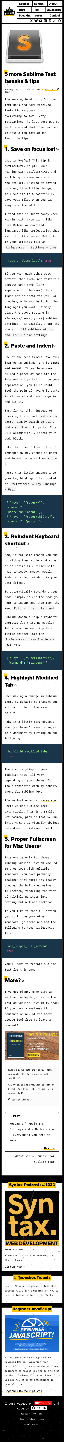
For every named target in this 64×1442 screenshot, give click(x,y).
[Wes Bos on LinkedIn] (50, 21)
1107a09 (36, 1424)
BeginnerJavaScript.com (23, 1391)
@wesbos (27, 1277)
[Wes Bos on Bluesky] (36, 21)
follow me (22, 1295)
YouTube (45, 1403)
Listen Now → (15, 1266)
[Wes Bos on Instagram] (45, 21)
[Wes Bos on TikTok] (54, 21)
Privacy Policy (36, 1419)
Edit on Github (19, 1099)
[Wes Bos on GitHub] (59, 21)
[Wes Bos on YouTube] (40, 21)
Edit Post (51, 89)
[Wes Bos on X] (31, 21)
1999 (34, 1414)
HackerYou (48, 800)
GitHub (41, 1408)
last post (39, 121)
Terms (22, 1419)
